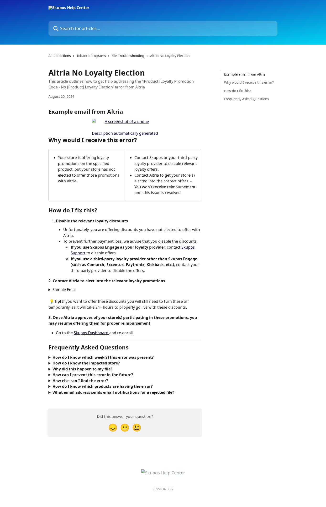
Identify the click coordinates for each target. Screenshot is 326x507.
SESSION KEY (163, 489)
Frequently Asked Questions (247, 99)
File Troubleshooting (128, 55)
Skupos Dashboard (91, 332)
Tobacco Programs (91, 55)
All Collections (59, 55)
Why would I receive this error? (249, 82)
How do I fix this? (238, 90)
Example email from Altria (245, 74)
